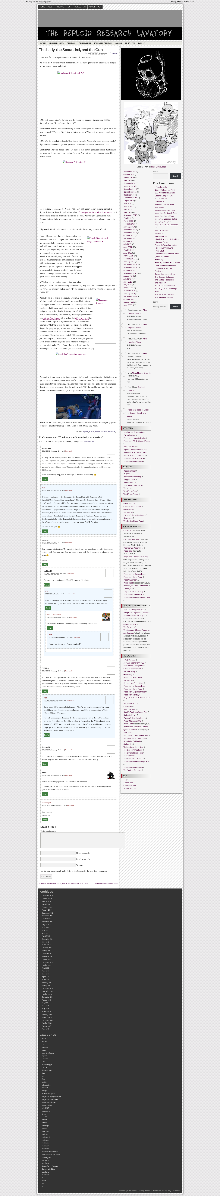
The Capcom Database (132, 594)
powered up (46, 1111)
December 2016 (130, 172)
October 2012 (129, 236)
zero (43, 1183)
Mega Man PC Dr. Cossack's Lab (136, 441)
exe (43, 1076)
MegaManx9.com (130, 580)
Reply (45, 479)
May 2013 (127, 218)
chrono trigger (47, 1064)
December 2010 (130, 264)
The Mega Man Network (133, 461)
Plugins (126, 474)
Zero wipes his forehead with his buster (95, 212)
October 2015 (129, 195)
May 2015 (127, 209)
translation (111, 432)
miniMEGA (127, 706)
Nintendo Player (130, 715)
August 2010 (128, 276)
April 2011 (127, 253)
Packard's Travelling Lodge (134, 515)
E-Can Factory (129, 435)
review (44, 1128)
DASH (44, 1067)
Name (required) (82, 853)
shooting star (46, 1157)
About (50, 7)
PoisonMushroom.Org (132, 477)
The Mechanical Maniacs (133, 458)
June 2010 (127, 282)
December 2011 (129, 238)
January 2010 (129, 294)
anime (44, 1038)
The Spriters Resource (132, 485)
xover (44, 1180)
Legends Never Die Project (134, 616)
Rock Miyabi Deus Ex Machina (135, 586)
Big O (44, 1044)
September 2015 (130, 198)
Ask (99, 7)
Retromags (127, 518)
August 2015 (128, 201)
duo (43, 1073)
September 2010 (130, 273)
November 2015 (130, 192)
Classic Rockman (56, 43)
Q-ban (44, 1114)
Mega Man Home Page (132, 577)
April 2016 (127, 180)
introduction (46, 1085)
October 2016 (129, 175)
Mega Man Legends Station (134, 438)
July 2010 (127, 279)
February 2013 (129, 224)
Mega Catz (127, 551)
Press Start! (128, 583)
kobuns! (45, 1087)
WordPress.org (129, 788)
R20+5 (91, 432)
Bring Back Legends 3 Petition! (135, 613)
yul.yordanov (175, 1191)
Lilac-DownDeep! (158, 167)
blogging (45, 1047)
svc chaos (45, 1163)
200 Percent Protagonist (133, 432)
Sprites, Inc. (128, 589)
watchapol (46, 802)
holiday (44, 1082)
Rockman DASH (85, 43)
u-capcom (45, 1174)
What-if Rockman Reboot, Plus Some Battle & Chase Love (64, 883)
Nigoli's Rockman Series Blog (135, 450)
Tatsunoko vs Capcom (50, 1166)
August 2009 (128, 302)
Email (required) (83, 859)
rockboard (45, 1131)
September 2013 (130, 215)
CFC (43, 1061)
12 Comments (112, 53)
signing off (46, 1160)
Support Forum (129, 482)
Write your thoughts (48, 831)
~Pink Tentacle (129, 504)
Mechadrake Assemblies (133, 548)
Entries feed (128, 783)
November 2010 (130, 267)
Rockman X (71, 43)
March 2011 (128, 256)
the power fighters (48, 1169)
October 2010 (129, 270)
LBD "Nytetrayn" (54, 614)
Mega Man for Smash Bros (134, 574)
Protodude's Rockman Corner (135, 453)
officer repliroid (82, 318)
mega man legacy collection (51, 1096)
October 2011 (128, 241)
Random (141, 43)
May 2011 (127, 250)
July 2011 (127, 244)
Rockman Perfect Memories (134, 456)
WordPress (157, 1191)
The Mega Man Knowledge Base (136, 597)
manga (44, 1090)
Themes (126, 488)
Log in (126, 780)
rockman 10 (46, 1137)
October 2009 (129, 299)
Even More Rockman (102, 43)
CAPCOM (127, 531)
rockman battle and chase (51, 1154)
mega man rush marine (50, 1099)
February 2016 (129, 183)
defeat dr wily (47, 1070)
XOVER (92, 7)
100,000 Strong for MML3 (133, 610)
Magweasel (128, 512)
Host (69, 7)
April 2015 (127, 212)
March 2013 (128, 221)
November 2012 (130, 233)
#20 (86, 53)
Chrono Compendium (132, 507)
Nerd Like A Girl (129, 447)
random (44, 1119)
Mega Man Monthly (131, 695)
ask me (44, 1041)
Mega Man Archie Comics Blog (135, 557)
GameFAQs (128, 509)
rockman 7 (45, 1145)
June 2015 (127, 207)
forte (43, 1079)
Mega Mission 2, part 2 (141, 373)
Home (42, 7)
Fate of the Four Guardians (106, 883)
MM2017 (45, 1108)
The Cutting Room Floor (133, 521)
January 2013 (129, 227)
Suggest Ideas (129, 480)
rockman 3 (45, 1140)
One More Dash (129, 624)
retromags (45, 1125)
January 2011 (129, 262)
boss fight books (48, 1053)
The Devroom (129, 627)
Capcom (43, 43)
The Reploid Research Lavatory (132, 1191)
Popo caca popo (134, 410)
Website (79, 865)
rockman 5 (45, 1143)
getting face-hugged (51, 318)
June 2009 (127, 305)
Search (155, 172)
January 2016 (129, 186)
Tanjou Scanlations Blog (133, 592)
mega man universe (49, 1102)
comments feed (89, 441)
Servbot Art (80, 7)
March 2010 (128, 288)
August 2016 (128, 177)
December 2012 (130, 230)
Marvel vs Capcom (48, 1093)
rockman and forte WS (50, 1151)
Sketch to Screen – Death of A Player (138, 413)
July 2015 (127, 204)
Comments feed (129, 786)
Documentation (129, 471)
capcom (85, 432)
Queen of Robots (130, 730)
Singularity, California (132, 741)
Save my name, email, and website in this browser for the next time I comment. (75, 871)
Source (60, 7)
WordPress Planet (130, 494)
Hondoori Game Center (132, 677)
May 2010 (127, 285)
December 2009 (130, 296)
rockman (104, 432)
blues (44, 1050)
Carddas (118, 43)
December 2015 (130, 189)
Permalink (68, 451)
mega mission (47, 1105)
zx (43, 1186)
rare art (97, 432)
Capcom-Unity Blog (131, 539)
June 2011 (127, 247)
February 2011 (129, 259)
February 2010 (129, 291)
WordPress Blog (130, 491)
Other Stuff (130, 43)
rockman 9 (45, 1148)
